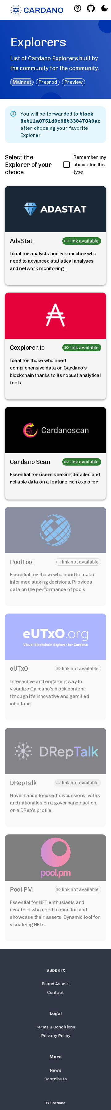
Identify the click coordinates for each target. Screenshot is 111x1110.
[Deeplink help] (77, 8)
